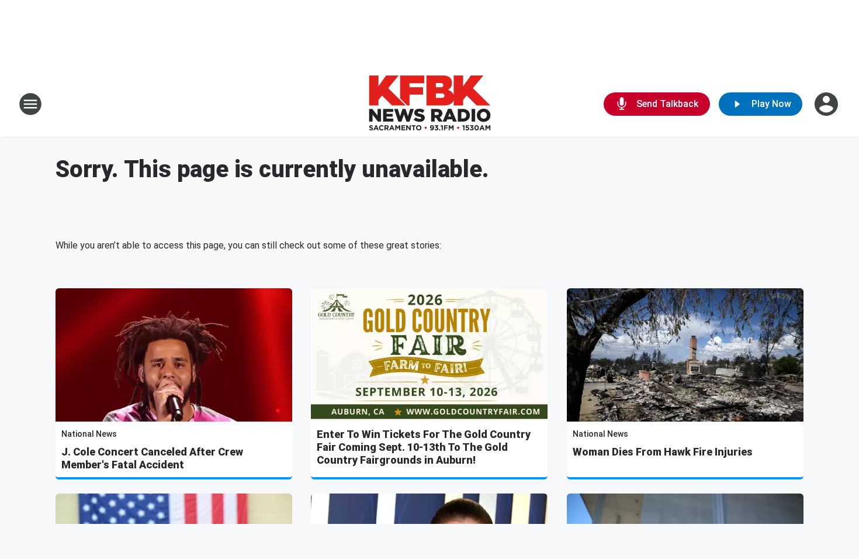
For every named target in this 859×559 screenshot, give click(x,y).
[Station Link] (429, 104)
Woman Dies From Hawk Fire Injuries (663, 452)
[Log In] (827, 104)
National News (89, 434)
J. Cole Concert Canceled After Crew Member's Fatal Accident (152, 458)
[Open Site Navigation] (30, 104)
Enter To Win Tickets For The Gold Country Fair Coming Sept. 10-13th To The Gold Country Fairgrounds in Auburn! (424, 447)
